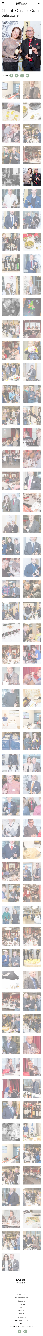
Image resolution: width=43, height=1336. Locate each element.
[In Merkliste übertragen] (22, 75)
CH (38, 3)
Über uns (21, 1301)
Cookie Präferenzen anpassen (21, 1327)
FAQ (21, 1323)
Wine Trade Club (21, 1298)
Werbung (21, 1311)
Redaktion (21, 1304)
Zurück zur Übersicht (20, 1281)
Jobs (21, 1307)
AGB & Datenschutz (21, 1320)
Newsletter (21, 1294)
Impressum (22, 1317)
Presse (21, 1314)
